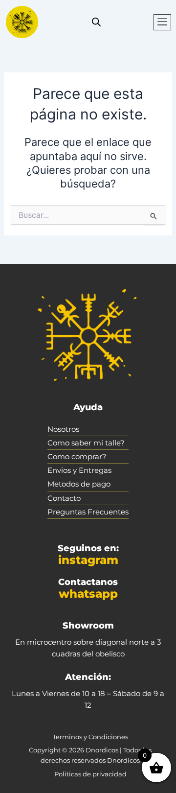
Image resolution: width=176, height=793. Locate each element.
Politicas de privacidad (90, 774)
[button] (162, 22)
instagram (88, 560)
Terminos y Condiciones (90, 737)
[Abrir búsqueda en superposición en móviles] (96, 22)
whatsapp (88, 594)
